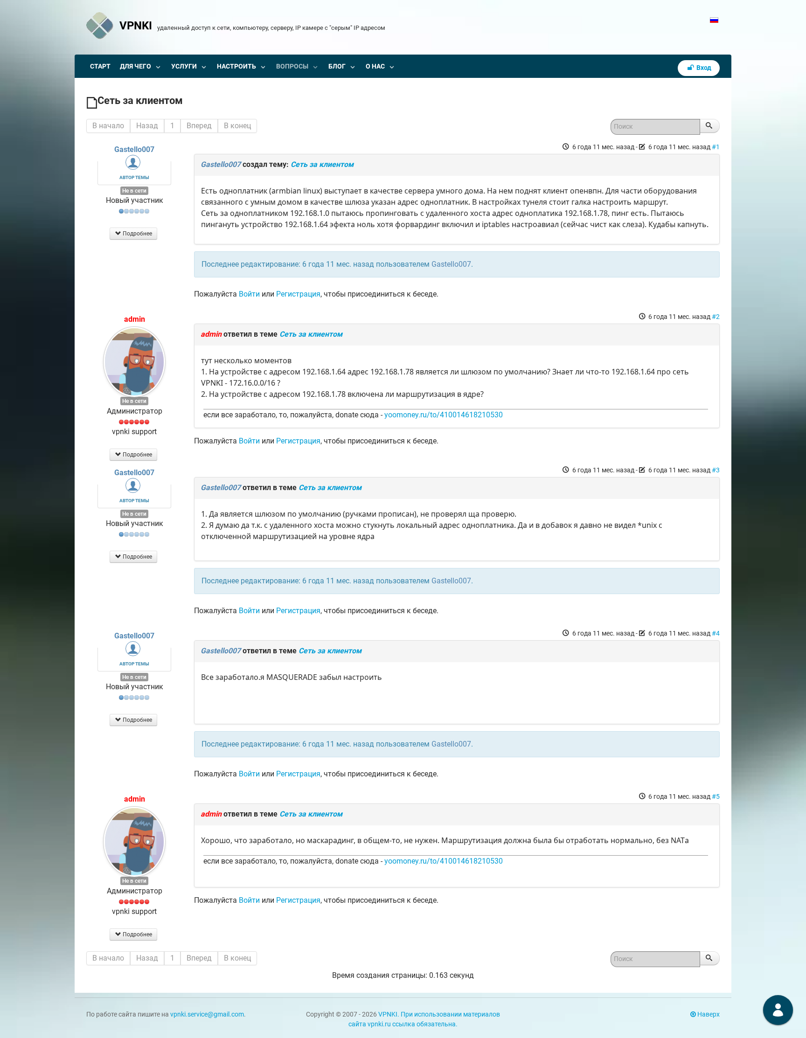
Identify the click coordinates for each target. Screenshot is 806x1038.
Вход (703, 68)
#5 (716, 796)
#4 (716, 633)
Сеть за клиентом (322, 164)
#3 (716, 470)
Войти (249, 294)
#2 (716, 316)
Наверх (708, 1014)
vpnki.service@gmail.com (207, 1014)
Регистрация (298, 294)
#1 (716, 147)
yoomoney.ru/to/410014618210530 (443, 414)
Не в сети (134, 190)
